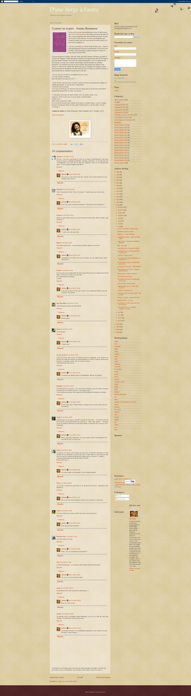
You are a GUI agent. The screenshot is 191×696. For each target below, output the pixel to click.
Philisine (116, 412)
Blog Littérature (136, 485)
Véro (58, 562)
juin (119, 223)
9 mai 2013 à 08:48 (74, 549)
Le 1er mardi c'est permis (121, 117)
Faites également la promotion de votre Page (125, 82)
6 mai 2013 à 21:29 (74, 174)
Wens (116, 430)
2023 (118, 177)
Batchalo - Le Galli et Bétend (126, 234)
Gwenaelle (117, 366)
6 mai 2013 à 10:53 (68, 215)
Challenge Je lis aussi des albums (124, 115)
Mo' (115, 397)
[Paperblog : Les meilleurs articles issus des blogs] (130, 482)
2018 (118, 191)
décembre (121, 207)
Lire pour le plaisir (119, 382)
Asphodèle (117, 346)
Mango (116, 387)
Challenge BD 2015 (119, 112)
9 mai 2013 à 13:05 (65, 562)
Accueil (80, 677)
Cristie (59, 417)
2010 (118, 329)
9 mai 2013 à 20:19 (74, 575)
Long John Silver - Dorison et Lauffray (128, 248)
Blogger (103, 692)
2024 (118, 174)
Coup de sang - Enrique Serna (126, 283)
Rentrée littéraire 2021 (120, 153)
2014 (118, 202)
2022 (118, 180)
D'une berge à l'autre (74, 9)
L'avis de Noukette (58, 115)
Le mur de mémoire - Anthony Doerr (128, 229)
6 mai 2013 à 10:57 (66, 243)
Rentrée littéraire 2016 (120, 140)
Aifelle (116, 341)
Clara (115, 359)
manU (58, 510)
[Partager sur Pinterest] (82, 144)
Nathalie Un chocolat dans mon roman (125, 402)
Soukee (116, 417)
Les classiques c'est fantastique (123, 120)
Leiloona (59, 215)
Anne (58, 483)
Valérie (116, 424)
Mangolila (60, 189)
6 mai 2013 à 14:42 (66, 329)
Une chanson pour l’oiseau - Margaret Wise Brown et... (128, 270)
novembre (121, 210)
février (120, 318)
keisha (59, 329)
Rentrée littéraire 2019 (120, 147)
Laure (58, 450)
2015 (118, 199)
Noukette (90, 38)
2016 (118, 196)
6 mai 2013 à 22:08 (66, 510)
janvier (120, 320)
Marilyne (116, 392)
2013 (118, 205)
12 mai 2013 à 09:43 (67, 588)
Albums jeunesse (119, 100)
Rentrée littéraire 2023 (120, 158)
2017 (118, 194)
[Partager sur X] (79, 144)
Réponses (61, 171)
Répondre (59, 167)
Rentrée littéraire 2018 (120, 145)
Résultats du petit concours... (126, 231)
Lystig (116, 384)
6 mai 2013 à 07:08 (67, 156)
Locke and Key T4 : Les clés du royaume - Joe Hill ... (127, 307)
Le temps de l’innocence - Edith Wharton (129, 266)
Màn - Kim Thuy (122, 245)
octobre (120, 213)
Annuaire (118, 487)
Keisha (116, 374)
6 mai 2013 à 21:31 (74, 255)
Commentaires (121, 499)
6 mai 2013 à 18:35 (68, 386)
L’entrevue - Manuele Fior (125, 290)
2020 (118, 185)
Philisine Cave (61, 536)
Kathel (58, 243)
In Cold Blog (117, 369)
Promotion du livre (119, 482)
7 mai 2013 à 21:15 (71, 536)
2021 (118, 183)
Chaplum (116, 354)
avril (119, 312)
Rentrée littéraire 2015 (120, 137)
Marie (116, 389)
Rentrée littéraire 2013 (120, 132)
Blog (128, 485)
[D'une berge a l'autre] (115, 80)
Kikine (116, 376)
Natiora (116, 404)
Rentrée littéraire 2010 (120, 125)
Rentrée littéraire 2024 (120, 160)
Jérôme (63, 174)
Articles (119, 495)
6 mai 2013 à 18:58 (66, 450)
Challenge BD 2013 (119, 107)
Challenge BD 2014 (119, 110)
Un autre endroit (62, 355)
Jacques (59, 156)
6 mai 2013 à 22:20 (74, 402)
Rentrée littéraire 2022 (120, 155)
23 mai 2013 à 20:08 (67, 614)
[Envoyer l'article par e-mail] (71, 144)
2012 (118, 324)
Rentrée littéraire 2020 (120, 150)
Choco (116, 356)
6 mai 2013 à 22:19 (74, 341)
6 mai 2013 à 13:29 (72, 303)
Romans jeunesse (119, 163)
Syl (115, 422)
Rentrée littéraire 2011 (120, 127)
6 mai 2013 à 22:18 (74, 288)
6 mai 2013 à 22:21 (74, 435)
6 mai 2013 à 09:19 (68, 189)
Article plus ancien (103, 677)
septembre (121, 215)
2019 (118, 188)
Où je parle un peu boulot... (125, 276)
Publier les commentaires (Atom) (67, 681)
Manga (116, 122)
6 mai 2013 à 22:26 (74, 470)
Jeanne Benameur (80, 34)
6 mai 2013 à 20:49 (65, 483)
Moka (116, 399)
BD (115, 102)
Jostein (59, 614)
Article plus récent (57, 677)
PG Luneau (117, 409)
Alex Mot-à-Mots (61, 303)
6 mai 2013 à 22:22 (74, 523)
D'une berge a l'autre (119, 78)
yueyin (59, 588)
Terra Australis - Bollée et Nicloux (127, 273)
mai (119, 226)
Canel (116, 351)
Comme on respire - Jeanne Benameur (129, 297)
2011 (118, 327)
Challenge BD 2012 (119, 105)
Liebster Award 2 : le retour (125, 300)
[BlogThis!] (77, 144)
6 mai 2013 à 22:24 (74, 497)
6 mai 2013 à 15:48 (72, 355)
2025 (118, 172)
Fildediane (117, 364)
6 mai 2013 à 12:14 (67, 270)
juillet (119, 221)
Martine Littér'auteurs (120, 394)
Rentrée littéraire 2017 (120, 142)
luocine (59, 270)
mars (119, 315)
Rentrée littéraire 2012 (120, 130)
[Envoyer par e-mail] (75, 144)
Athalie (116, 349)
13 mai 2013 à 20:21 (75, 600)
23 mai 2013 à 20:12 (75, 628)
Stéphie (116, 419)
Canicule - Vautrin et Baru (125, 255)
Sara (115, 414)
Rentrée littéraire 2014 (120, 135)
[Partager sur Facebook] (81, 144)
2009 (118, 332)
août (119, 218)
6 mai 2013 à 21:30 (74, 202)
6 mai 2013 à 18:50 (66, 417)
